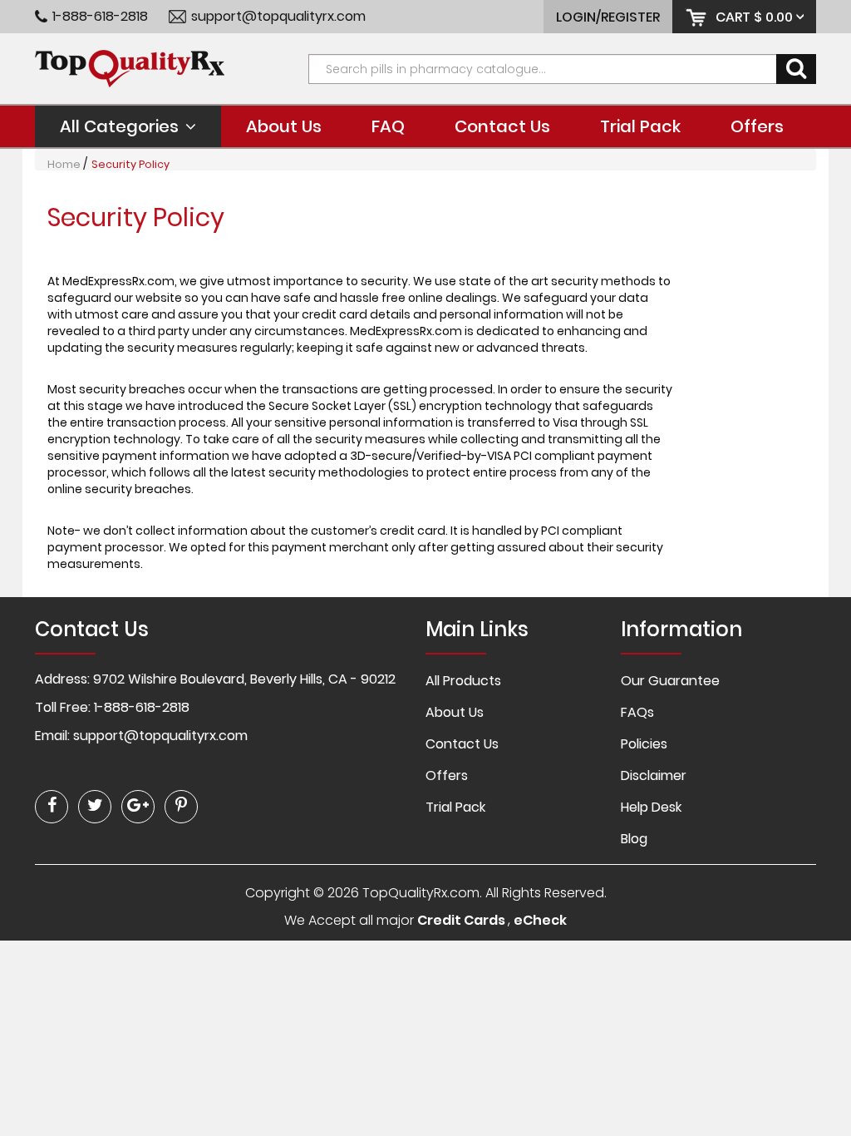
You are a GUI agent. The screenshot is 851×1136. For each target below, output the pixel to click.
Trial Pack (640, 126)
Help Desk (651, 807)
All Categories (119, 126)
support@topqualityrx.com (278, 16)
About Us (284, 126)
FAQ (388, 126)
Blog (634, 838)
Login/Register (608, 17)
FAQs (637, 712)
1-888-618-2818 (100, 16)
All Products (463, 680)
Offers (757, 126)
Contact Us (502, 126)
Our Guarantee (670, 680)
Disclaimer (653, 775)
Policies (644, 743)
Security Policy (130, 164)
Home (64, 164)
